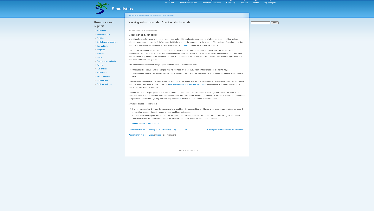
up (186, 130)
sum (179, 99)
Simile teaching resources (107, 42)
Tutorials (100, 54)
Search (256, 3)
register (159, 135)
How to (99, 57)
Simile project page (104, 84)
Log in (151, 135)
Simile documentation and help (145, 15)
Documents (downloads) (106, 61)
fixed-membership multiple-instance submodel (187, 84)
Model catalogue (103, 34)
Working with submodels (165, 15)
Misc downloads (103, 76)
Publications (102, 69)
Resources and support (211, 3)
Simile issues (102, 73)
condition (186, 45)
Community (230, 3)
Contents (134, 123)
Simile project (102, 80)
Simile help (101, 31)
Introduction (169, 3)
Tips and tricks (102, 46)
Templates (101, 50)
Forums (100, 65)
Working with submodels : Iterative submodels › (226, 130)
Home (131, 15)
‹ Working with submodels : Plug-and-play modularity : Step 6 (153, 130)
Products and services (188, 3)
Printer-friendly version (138, 135)
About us (244, 3)
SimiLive (100, 38)
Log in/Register (270, 3)
